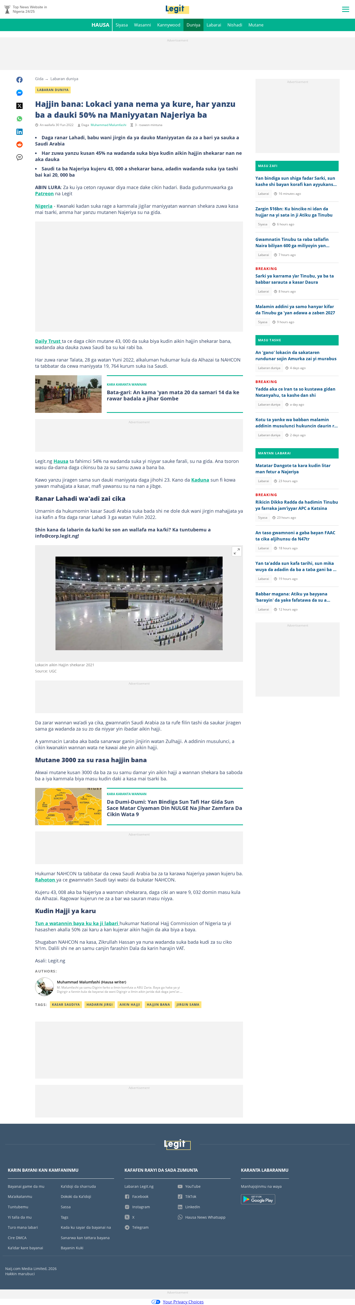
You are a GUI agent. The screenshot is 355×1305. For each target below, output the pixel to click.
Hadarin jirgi (100, 1004)
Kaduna (200, 480)
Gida (39, 78)
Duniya (193, 25)
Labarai (214, 25)
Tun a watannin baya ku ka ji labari (77, 923)
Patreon (44, 193)
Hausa (100, 24)
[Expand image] (237, 551)
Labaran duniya (64, 78)
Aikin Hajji (130, 1004)
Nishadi (234, 25)
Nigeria (43, 206)
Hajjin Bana (158, 1004)
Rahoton (45, 880)
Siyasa (122, 25)
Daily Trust (48, 341)
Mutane (256, 25)
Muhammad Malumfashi (108, 125)
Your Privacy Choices (183, 1302)
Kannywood (168, 25)
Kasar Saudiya (66, 1004)
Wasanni (142, 25)
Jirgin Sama (188, 1004)
